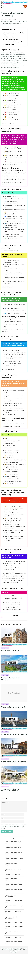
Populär (14, 838)
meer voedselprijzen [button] (9, 123)
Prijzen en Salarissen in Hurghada (14, 922)
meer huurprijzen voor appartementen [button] (13, 543)
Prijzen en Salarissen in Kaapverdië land (11, 864)
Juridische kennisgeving (8, 949)
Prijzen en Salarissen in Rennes (13, 762)
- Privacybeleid (15, 950)
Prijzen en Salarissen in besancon (10, 678)
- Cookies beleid (17, 949)
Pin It (2, 617)
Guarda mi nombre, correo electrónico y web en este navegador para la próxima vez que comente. (14, 826)
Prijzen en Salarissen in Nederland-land (11, 879)
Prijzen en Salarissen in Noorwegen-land (11, 895)
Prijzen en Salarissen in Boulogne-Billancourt (10, 790)
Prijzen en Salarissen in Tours (12, 650)
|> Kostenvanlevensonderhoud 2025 (9, 948)
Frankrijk (5, 647)
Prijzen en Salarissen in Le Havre (14, 734)
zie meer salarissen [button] (8, 287)
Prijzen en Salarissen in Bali (12, 874)
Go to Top (13, 952)
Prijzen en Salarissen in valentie (13, 707)
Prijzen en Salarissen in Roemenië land (11, 917)
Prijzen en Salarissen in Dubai (13, 937)
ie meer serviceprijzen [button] (9, 369)
